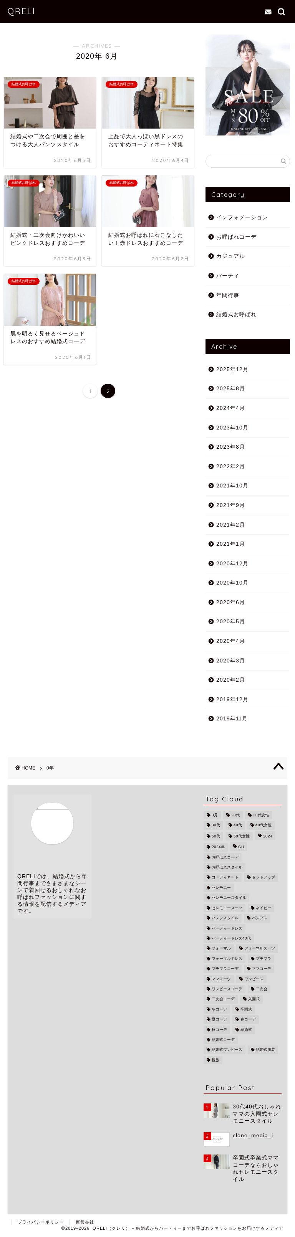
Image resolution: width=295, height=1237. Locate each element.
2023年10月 (232, 428)
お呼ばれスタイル (227, 867)
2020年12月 (232, 563)
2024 (267, 836)
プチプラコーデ (225, 969)
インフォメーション (242, 217)
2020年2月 (230, 680)
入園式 (254, 999)
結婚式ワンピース (227, 1050)
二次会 (261, 989)
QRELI (22, 11)
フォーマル (221, 948)
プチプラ (263, 958)
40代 (238, 825)
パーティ (227, 276)
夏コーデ (219, 1019)
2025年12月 (232, 369)
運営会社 (85, 1222)
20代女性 (261, 815)
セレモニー (221, 887)
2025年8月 (230, 388)
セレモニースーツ (227, 908)
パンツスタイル (225, 918)
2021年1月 (230, 544)
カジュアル (230, 256)
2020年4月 (230, 641)
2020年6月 (230, 602)
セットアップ (263, 877)
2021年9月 (230, 505)
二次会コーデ (223, 999)
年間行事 (227, 295)
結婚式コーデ (223, 1039)
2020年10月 (232, 583)
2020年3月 (230, 661)
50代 (216, 836)
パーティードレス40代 (231, 938)
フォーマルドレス (227, 958)
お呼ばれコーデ (236, 237)
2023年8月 (230, 447)
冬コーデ (219, 1009)
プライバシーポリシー (41, 1222)
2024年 (218, 847)
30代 (216, 825)
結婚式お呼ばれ (236, 314)
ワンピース (254, 979)
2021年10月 (232, 486)
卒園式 (246, 1009)
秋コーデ (219, 1029)
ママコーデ (261, 969)
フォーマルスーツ (259, 948)
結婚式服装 (265, 1050)
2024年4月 (230, 408)
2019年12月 (232, 699)
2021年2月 (230, 525)
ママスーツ (221, 979)
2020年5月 (230, 621)
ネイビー (263, 908)
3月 (215, 815)
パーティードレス (227, 928)
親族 (215, 1060)
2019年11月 (232, 719)
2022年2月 (230, 466)
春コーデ (248, 1019)
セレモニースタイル (229, 898)
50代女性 (242, 836)
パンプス (259, 918)
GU (241, 847)
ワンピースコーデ (227, 989)
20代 (235, 815)
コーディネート (225, 877)
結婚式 (246, 1029)
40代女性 (263, 825)
